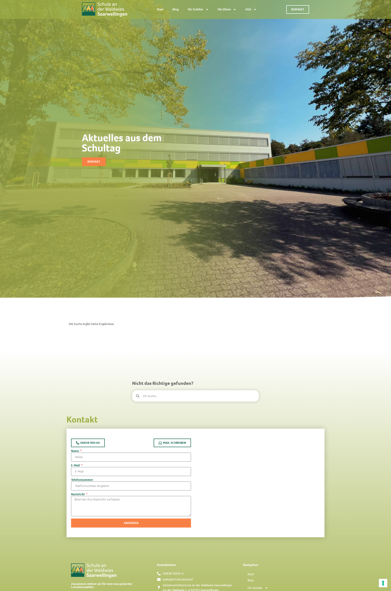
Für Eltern (224, 9)
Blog (175, 9)
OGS (248, 9)
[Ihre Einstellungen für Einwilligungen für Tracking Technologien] (383, 583)
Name (75, 451)
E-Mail (76, 465)
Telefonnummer (82, 479)
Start (160, 9)
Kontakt (82, 419)
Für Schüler (195, 9)
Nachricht (78, 494)
